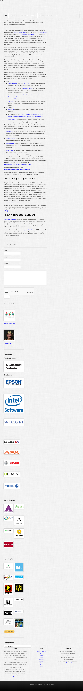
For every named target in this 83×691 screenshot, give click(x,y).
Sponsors (41, 659)
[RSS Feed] (56, 15)
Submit (41, 653)
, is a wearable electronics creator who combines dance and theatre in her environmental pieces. (27, 97)
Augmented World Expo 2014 (29, 34)
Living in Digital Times (20, 32)
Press (41, 665)
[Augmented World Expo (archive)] (15, 12)
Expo (33, 15)
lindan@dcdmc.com (9, 211)
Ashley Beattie (10, 150)
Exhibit (41, 655)
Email (6, 257)
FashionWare (43, 32)
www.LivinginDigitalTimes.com (12, 202)
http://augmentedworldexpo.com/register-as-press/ (17, 164)
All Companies (9, 631)
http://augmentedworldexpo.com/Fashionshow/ (17, 169)
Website (6, 263)
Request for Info (70, 663)
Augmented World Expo (28, 230)
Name (6, 250)
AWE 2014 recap (41, 651)
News (41, 663)
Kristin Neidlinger (12, 83)
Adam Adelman (10, 143)
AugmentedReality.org (10, 219)
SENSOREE (27, 83)
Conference (24, 15)
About (49, 15)
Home (6, 15)
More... (15, 677)
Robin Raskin (9, 132)
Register (13, 15)
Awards (41, 15)
